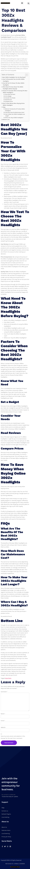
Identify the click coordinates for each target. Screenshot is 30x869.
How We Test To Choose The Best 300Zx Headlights (13, 84)
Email (3, 720)
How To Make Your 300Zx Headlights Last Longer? (15, 115)
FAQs (4, 107)
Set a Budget (8, 96)
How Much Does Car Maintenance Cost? (14, 112)
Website (3, 727)
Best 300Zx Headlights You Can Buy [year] (14, 77)
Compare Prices (9, 101)
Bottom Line (6, 119)
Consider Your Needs (10, 97)
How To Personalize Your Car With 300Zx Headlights (14, 80)
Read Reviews (8, 99)
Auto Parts (8, 678)
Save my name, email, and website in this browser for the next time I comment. (13, 737)
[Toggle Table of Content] (26, 75)
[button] (22, 3)
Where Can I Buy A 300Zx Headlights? (14, 117)
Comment (4, 691)
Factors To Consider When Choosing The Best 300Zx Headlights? (15, 91)
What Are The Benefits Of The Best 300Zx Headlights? (15, 109)
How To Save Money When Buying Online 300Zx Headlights (14, 104)
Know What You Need (10, 94)
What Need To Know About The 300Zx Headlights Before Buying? (13, 87)
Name (3, 713)
